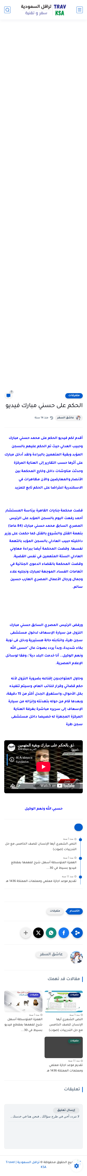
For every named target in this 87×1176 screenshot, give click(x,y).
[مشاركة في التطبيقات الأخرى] (25, 932)
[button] (63, 932)
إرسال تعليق (66, 1110)
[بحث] (7, 10)
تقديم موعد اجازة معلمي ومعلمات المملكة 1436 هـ (41, 881)
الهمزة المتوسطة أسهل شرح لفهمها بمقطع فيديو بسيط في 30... (43, 865)
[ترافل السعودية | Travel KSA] (43, 9)
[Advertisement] (43, 208)
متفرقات (74, 395)
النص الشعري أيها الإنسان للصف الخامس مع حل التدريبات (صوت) (40, 846)
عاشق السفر (65, 417)
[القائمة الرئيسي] (79, 10)
